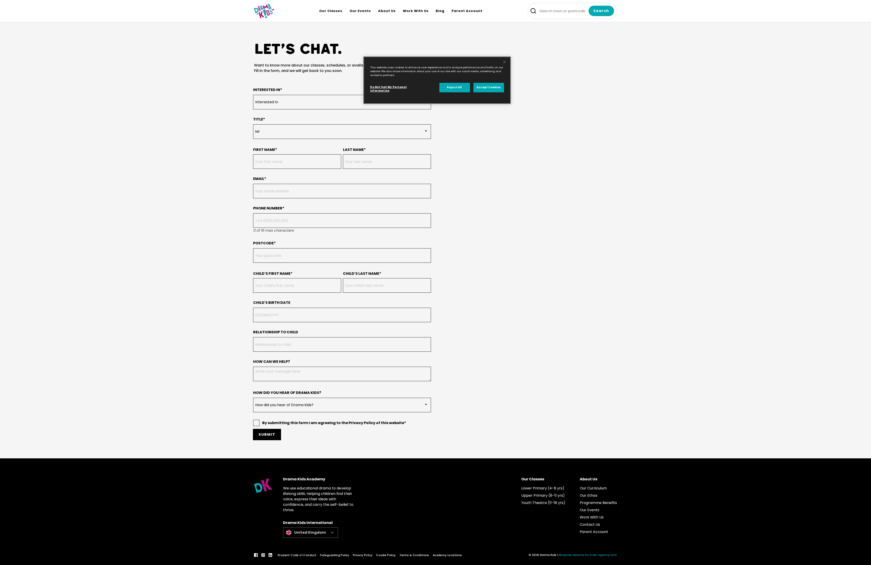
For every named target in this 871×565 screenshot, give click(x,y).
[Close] (504, 62)
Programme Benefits (598, 502)
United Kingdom (310, 532)
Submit (267, 434)
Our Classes (532, 479)
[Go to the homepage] (264, 11)
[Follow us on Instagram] (263, 555)
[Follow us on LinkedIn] (270, 555)
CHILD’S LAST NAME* (362, 273)
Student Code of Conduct (297, 555)
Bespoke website (572, 555)
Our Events (589, 510)
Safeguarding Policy (334, 555)
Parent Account (594, 531)
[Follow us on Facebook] (256, 555)
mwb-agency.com (603, 555)
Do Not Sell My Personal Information (388, 89)
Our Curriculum (593, 488)
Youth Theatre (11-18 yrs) (543, 502)
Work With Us (592, 517)
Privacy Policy (363, 555)
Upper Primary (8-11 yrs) (543, 495)
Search (601, 10)
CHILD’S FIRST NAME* (273, 273)
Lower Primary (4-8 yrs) (542, 488)
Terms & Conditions (414, 555)
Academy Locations (447, 555)
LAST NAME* (354, 149)
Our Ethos (588, 495)
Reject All (454, 87)
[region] (437, 80)
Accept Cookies (489, 87)
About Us (588, 479)
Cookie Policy (386, 555)
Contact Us (590, 524)
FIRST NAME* (265, 149)
